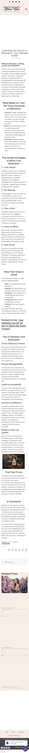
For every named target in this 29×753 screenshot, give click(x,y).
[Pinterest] (16, 2)
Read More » (2, 651)
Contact (21, 732)
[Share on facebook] (9, 550)
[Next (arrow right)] (4, 752)
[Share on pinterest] (19, 550)
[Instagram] (10, 2)
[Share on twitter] (12, 550)
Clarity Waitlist (14, 735)
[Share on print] (22, 550)
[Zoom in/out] (1, 750)
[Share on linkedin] (16, 550)
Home (7, 732)
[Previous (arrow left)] (1, 752)
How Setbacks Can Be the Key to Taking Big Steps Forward (13, 324)
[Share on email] (26, 550)
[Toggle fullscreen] (4, 750)
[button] (26, 9)
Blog (13, 732)
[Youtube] (19, 2)
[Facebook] (13, 2)
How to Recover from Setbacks (6, 647)
